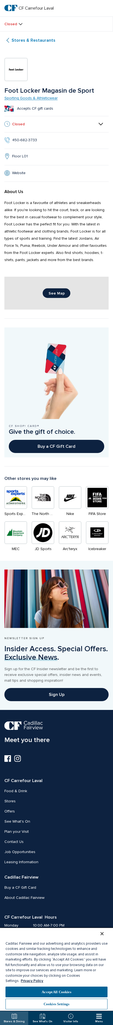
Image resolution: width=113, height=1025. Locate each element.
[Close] (102, 933)
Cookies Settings (56, 1004)
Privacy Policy (32, 981)
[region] (56, 969)
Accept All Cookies (56, 992)
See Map (57, 293)
